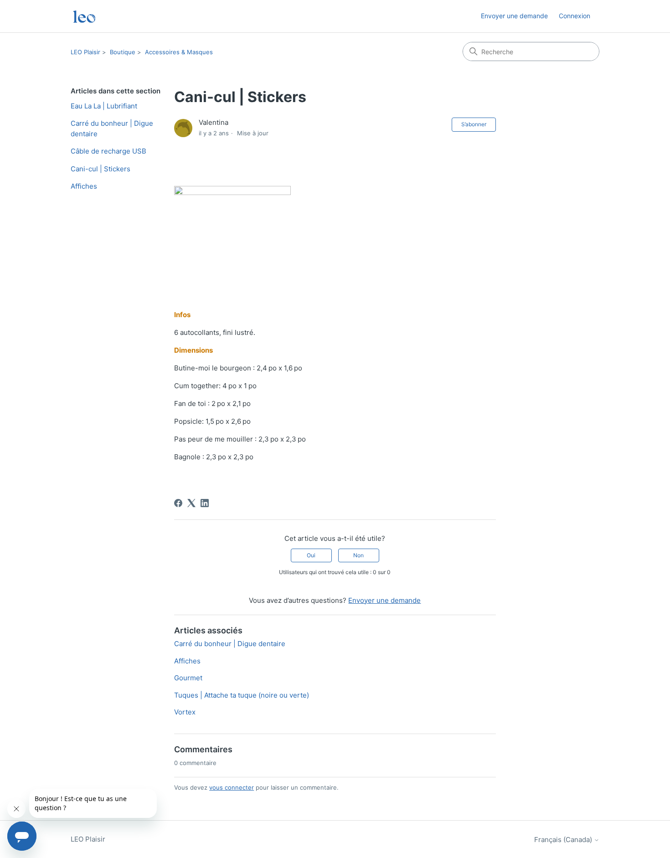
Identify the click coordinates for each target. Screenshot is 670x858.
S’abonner (473, 124)
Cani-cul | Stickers (100, 168)
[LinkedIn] (205, 503)
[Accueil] (84, 16)
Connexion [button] (574, 16)
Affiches (84, 186)
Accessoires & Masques (179, 52)
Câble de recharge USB (108, 151)
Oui (311, 555)
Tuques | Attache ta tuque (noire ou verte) (241, 695)
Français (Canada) (564, 839)
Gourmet (188, 677)
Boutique (122, 52)
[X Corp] (191, 503)
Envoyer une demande (514, 16)
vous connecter (231, 787)
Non (358, 555)
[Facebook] (178, 503)
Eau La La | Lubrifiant (104, 106)
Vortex (185, 712)
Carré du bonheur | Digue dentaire (112, 128)
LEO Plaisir (85, 52)
